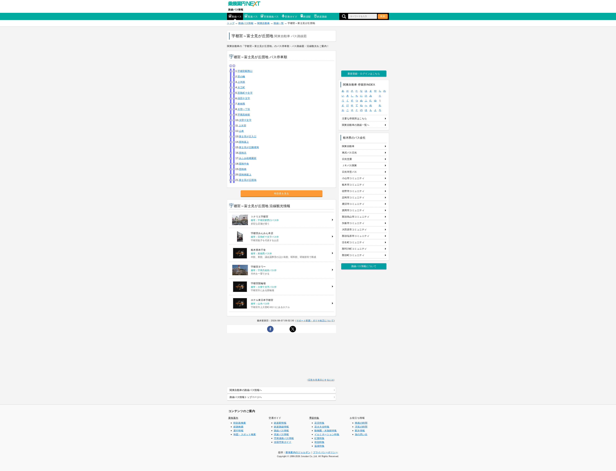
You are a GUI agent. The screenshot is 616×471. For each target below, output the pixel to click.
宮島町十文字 (245, 92)
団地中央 (244, 163)
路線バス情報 (235, 9)
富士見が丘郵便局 (249, 147)
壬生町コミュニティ (353, 242)
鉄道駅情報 (280, 422)
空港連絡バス (271, 16)
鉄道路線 (322, 16)
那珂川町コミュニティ (354, 248)
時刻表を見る (281, 193)
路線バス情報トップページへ (246, 397)
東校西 (241, 103)
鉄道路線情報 (281, 426)
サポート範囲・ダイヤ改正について (315, 320)
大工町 (241, 87)
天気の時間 (361, 426)
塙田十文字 (244, 98)
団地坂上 (244, 141)
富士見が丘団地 (248, 180)
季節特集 (314, 418)
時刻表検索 (239, 422)
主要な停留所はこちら (354, 118)
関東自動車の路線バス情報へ (246, 390)
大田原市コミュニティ (354, 229)
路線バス (237, 16)
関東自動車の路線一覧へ (355, 125)
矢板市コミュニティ (353, 223)
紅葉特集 (319, 438)
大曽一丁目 (244, 109)
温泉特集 (319, 446)
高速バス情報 (281, 434)
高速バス (253, 16)
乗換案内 (233, 418)
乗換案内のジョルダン (298, 452)
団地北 (243, 152)
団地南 (243, 169)
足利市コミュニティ (353, 197)
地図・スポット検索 (244, 434)
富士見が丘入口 (248, 136)
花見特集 (319, 422)
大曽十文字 (245, 120)
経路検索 (238, 426)
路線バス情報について (363, 266)
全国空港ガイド (282, 442)
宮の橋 (241, 76)
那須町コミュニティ (353, 255)
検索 (382, 16)
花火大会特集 (321, 426)
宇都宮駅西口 (245, 71)
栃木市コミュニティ (353, 184)
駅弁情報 (360, 430)
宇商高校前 (244, 114)
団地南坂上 (245, 174)
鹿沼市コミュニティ (353, 203)
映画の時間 (361, 422)
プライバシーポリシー (325, 452)
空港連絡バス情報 (284, 438)
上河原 (241, 82)
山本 (241, 131)
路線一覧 (279, 23)
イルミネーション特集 (326, 434)
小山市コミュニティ (353, 178)
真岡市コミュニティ (353, 210)
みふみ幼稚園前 (248, 158)
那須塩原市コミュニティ (355, 236)
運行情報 (238, 430)
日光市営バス (349, 171)
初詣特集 (319, 442)
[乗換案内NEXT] (246, 4)
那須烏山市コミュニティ (355, 216)
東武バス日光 (349, 152)
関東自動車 (263, 23)
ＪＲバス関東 (349, 165)
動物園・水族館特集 (325, 430)
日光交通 (347, 159)
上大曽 (242, 125)
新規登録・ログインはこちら (364, 73)
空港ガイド (291, 16)
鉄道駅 (307, 16)
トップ (231, 23)
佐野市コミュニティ (353, 191)
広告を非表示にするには (321, 380)
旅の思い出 (361, 434)
